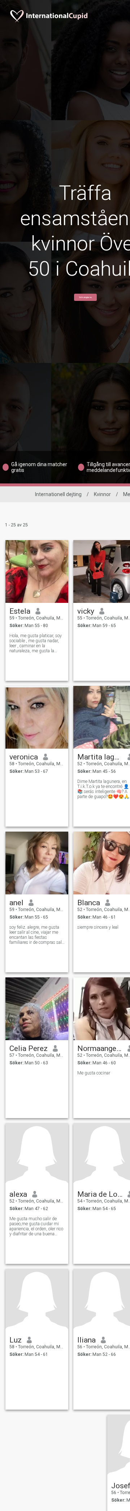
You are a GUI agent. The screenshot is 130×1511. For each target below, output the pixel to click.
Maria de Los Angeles (99, 1194)
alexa (18, 1194)
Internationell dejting (58, 494)
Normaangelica (99, 1048)
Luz (15, 1340)
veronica (23, 757)
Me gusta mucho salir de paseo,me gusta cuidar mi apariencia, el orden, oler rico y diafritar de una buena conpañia (36, 1226)
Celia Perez (28, 1048)
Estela (19, 611)
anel (16, 902)
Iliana (86, 1340)
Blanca (88, 902)
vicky (85, 611)
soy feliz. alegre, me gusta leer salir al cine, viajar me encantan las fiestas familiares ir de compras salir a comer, (36, 935)
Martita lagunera (99, 757)
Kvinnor (102, 494)
